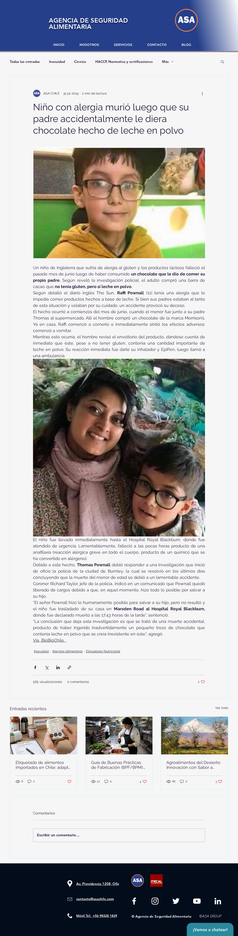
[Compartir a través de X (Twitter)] (46, 667)
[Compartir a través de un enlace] (69, 667)
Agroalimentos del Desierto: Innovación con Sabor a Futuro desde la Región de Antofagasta (193, 765)
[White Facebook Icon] (134, 901)
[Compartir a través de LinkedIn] (58, 667)
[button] (222, 61)
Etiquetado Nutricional (103, 651)
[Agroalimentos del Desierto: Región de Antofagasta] (194, 735)
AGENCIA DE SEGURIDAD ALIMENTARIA (88, 24)
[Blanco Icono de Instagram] (155, 901)
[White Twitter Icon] (176, 901)
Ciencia (80, 61)
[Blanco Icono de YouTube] (197, 901)
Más (165, 61)
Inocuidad (57, 61)
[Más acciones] (202, 93)
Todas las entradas (25, 61)
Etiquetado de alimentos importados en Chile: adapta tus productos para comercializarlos (43, 765)
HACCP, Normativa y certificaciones (124, 61)
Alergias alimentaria (67, 651)
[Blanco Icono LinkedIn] (217, 901)
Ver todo (221, 708)
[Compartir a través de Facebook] (35, 667)
